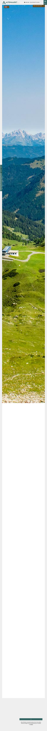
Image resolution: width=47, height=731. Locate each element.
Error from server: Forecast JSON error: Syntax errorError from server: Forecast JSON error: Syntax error (2, 181)
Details (31, 724)
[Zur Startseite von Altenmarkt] (10, 3)
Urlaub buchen (37, 5)
